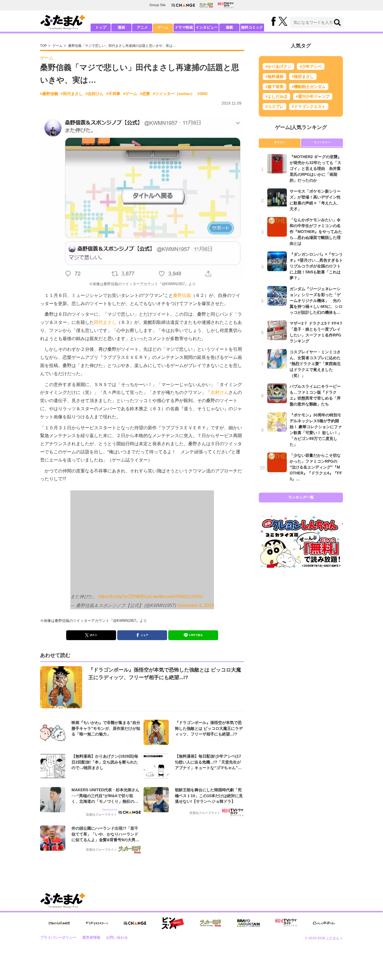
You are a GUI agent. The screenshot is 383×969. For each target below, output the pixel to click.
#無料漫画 (274, 76)
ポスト (93, 635)
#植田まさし (303, 76)
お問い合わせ (117, 937)
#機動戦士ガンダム (309, 86)
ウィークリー (322, 142)
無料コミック (252, 27)
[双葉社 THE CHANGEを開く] (183, 5)
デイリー (279, 142)
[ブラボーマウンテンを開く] (248, 923)
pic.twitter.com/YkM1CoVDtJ (174, 596)
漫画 (121, 27)
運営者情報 (91, 937)
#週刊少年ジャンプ (312, 96)
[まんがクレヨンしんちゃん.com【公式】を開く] (59, 923)
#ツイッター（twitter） (174, 93)
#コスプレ (274, 106)
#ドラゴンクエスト (309, 106)
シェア (144, 635)
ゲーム (163, 27)
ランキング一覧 (301, 497)
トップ (100, 27)
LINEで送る (196, 635)
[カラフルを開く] (324, 923)
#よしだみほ (276, 96)
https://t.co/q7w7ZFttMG (121, 596)
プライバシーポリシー (58, 937)
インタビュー (207, 27)
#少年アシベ (311, 66)
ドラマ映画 (184, 27)
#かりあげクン (278, 66)
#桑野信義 (49, 93)
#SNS (202, 93)
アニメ (142, 27)
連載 (229, 27)
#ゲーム (130, 93)
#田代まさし (72, 93)
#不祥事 (113, 93)
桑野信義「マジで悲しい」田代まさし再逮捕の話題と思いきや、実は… (122, 46)
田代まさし (105, 322)
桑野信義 (182, 295)
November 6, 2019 (195, 605)
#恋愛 (145, 93)
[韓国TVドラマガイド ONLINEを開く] (226, 5)
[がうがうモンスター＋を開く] (97, 923)
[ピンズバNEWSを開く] (172, 923)
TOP (43, 46)
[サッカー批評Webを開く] (206, 5)
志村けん (220, 392)
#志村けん (94, 93)
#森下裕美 (274, 86)
